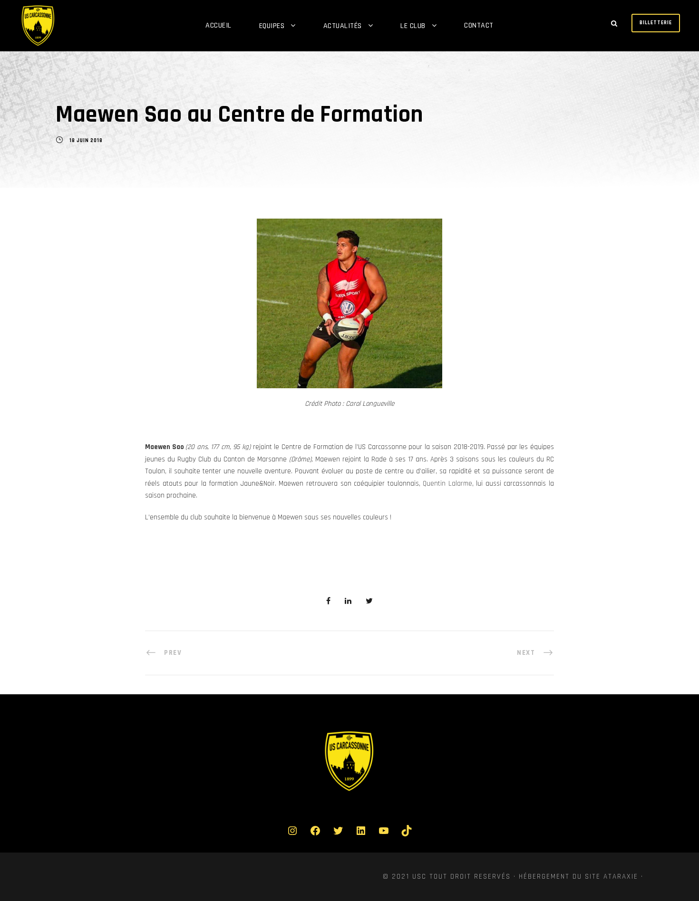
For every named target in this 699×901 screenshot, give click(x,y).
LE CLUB (413, 26)
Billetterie (656, 22)
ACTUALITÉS (342, 26)
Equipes (272, 26)
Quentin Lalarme (447, 483)
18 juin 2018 (86, 140)
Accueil (218, 25)
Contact (479, 25)
